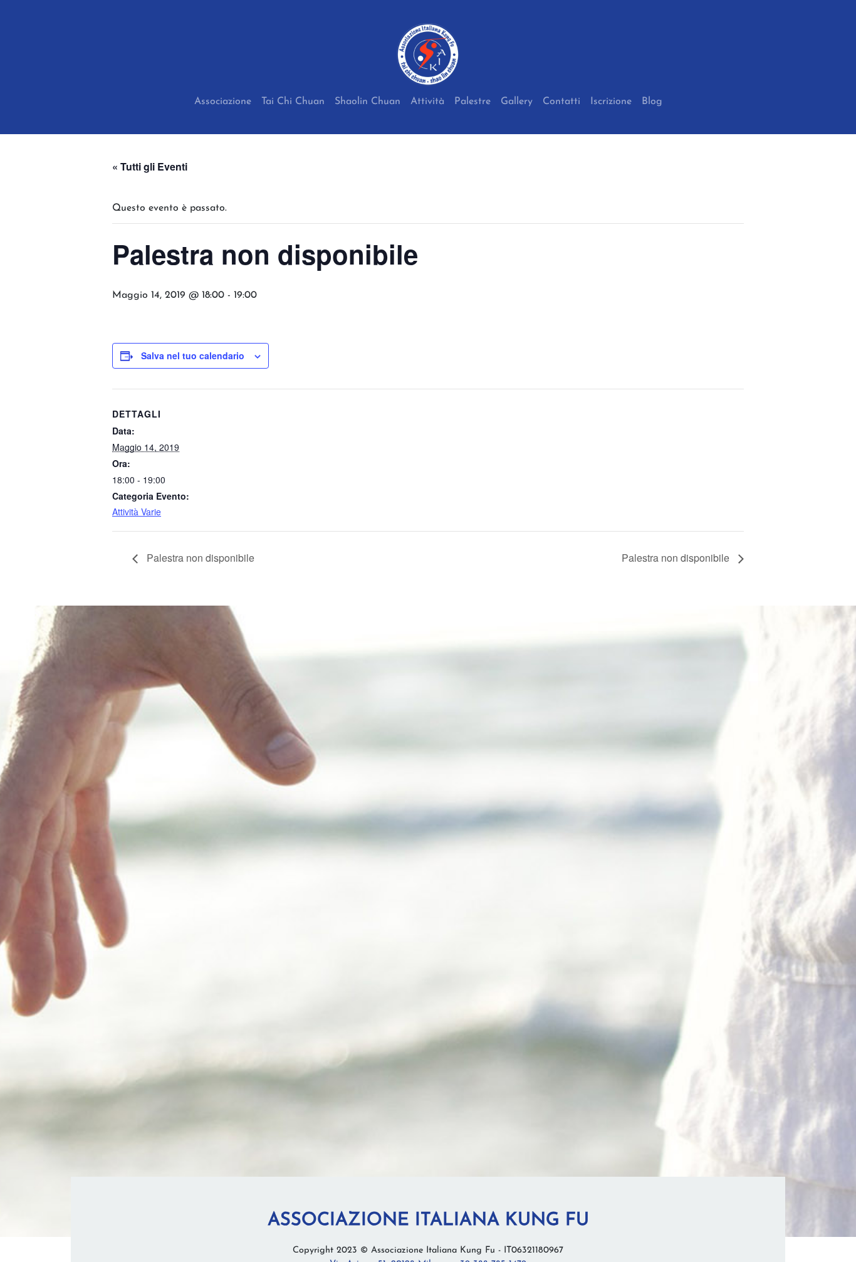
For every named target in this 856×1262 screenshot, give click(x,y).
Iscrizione (611, 102)
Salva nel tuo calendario (192, 355)
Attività (427, 102)
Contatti (561, 102)
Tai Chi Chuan (293, 102)
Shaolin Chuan (367, 102)
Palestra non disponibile (199, 557)
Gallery (517, 102)
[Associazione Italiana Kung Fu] (428, 54)
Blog (652, 102)
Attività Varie (136, 511)
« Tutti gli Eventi (149, 166)
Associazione (222, 102)
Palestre (472, 102)
